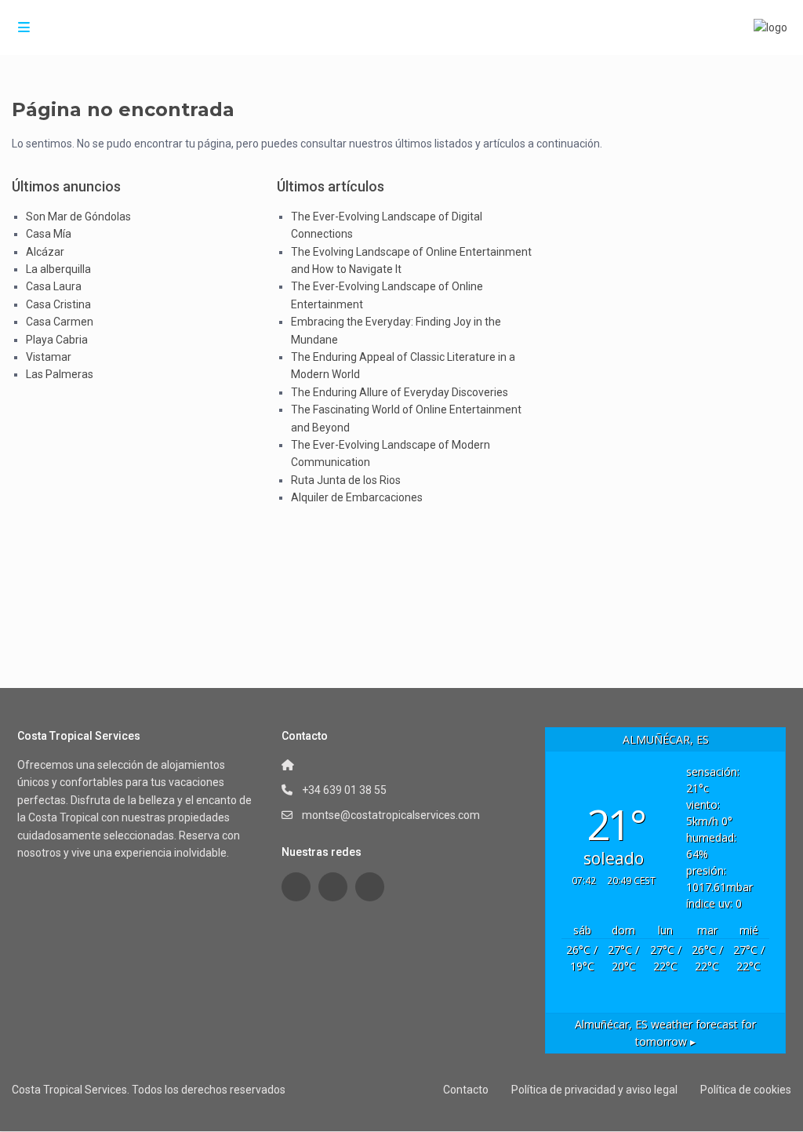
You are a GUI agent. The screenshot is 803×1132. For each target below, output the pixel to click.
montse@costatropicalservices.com (391, 815)
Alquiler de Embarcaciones (357, 497)
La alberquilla (58, 269)
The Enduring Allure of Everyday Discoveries (399, 392)
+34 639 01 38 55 (344, 790)
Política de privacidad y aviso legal (594, 1089)
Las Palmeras (59, 374)
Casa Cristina (58, 304)
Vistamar (48, 357)
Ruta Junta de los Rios (346, 480)
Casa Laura (54, 286)
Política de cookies (745, 1089)
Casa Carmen (59, 321)
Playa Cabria (57, 339)
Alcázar (45, 252)
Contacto (466, 1089)
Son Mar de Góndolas (78, 216)
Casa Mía (48, 233)
